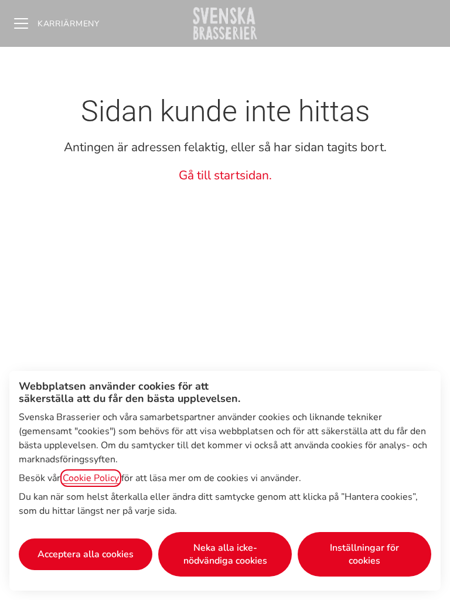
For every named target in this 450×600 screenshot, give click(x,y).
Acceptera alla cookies (86, 554)
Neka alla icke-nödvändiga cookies (225, 554)
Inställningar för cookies (364, 554)
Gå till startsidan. (225, 175)
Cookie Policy (91, 478)
